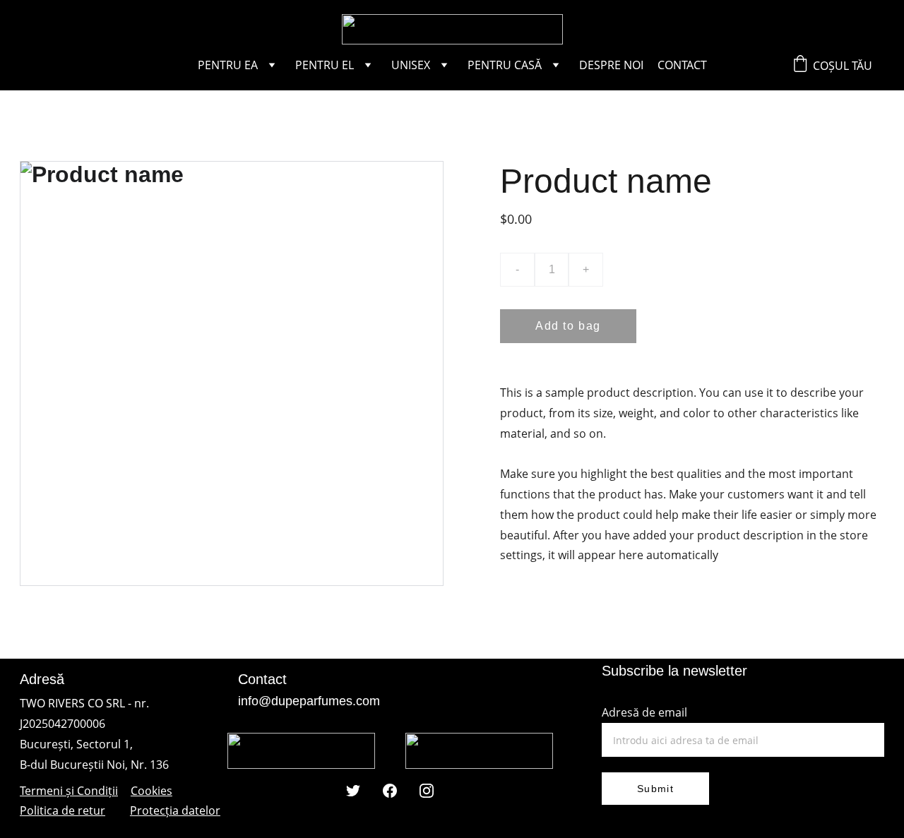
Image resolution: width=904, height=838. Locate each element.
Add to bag (568, 326)
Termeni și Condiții (69, 790)
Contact (682, 65)
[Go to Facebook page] (390, 791)
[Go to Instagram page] (427, 791)
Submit (655, 788)
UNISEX (410, 65)
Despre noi (611, 65)
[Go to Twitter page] (353, 791)
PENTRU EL (324, 65)
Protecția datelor (175, 810)
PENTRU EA (228, 65)
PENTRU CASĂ (505, 65)
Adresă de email (644, 712)
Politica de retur (62, 810)
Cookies (151, 790)
